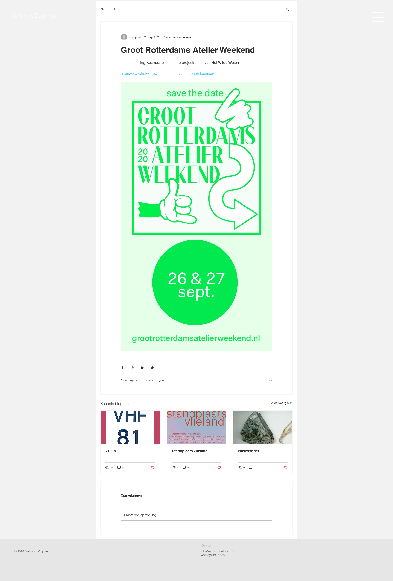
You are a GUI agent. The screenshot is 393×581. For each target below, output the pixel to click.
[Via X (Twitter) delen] (133, 367)
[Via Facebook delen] (123, 367)
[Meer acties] (269, 37)
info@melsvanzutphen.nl (217, 551)
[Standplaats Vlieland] (196, 427)
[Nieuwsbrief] (262, 427)
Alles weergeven (282, 403)
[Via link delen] (153, 367)
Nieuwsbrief (248, 451)
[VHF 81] (130, 427)
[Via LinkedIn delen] (143, 367)
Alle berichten (109, 9)
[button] (378, 17)
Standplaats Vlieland (190, 451)
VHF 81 (111, 451)
